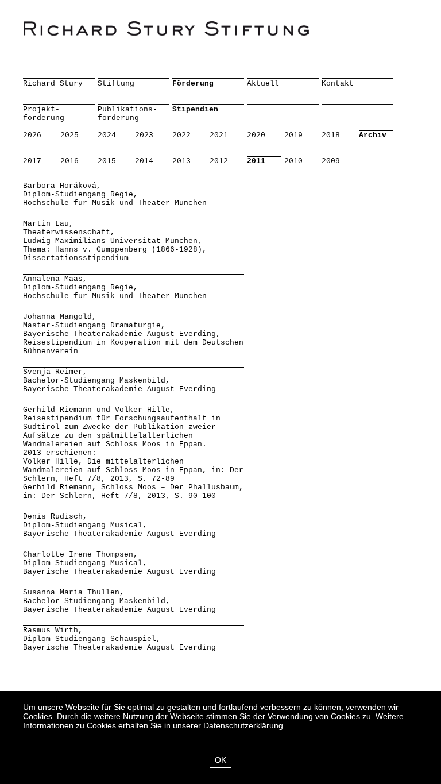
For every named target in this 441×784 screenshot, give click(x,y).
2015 (107, 161)
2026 (32, 135)
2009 (331, 161)
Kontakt (338, 83)
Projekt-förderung (43, 113)
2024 (107, 135)
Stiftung (116, 83)
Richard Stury (53, 83)
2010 (293, 161)
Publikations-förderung (127, 113)
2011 (256, 161)
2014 (144, 161)
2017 (32, 161)
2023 (144, 135)
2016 (69, 161)
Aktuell (263, 83)
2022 (181, 135)
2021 (219, 135)
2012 (219, 161)
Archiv (372, 135)
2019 (293, 135)
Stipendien (195, 109)
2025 (69, 135)
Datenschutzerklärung (243, 725)
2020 (256, 135)
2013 (181, 161)
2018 (331, 135)
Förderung (193, 83)
